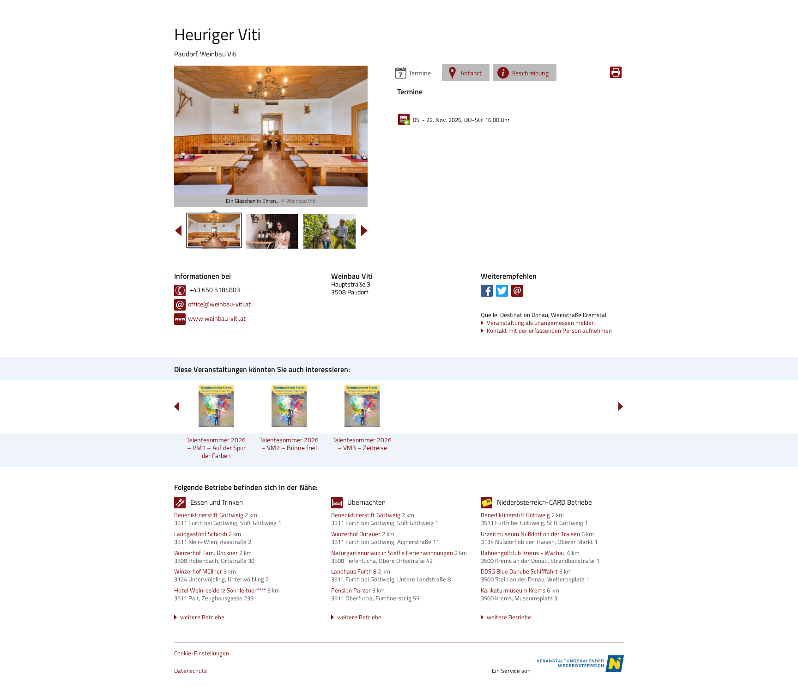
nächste (364, 230)
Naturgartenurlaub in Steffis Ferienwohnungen (392, 552)
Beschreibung (530, 73)
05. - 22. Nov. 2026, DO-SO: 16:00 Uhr (461, 119)
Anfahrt (471, 73)
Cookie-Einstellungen (201, 653)
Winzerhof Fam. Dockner (206, 552)
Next (620, 406)
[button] (487, 291)
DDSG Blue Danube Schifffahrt (519, 571)
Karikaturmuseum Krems (513, 590)
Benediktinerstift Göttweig (208, 514)
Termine (420, 73)
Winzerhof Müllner (198, 571)
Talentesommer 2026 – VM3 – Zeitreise (362, 443)
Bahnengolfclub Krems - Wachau (523, 552)
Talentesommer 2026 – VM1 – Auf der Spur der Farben (216, 447)
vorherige (178, 230)
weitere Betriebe (202, 617)
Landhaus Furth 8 (353, 571)
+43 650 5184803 (214, 289)
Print (616, 72)
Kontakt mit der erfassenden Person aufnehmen (549, 331)
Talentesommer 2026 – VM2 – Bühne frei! (289, 443)
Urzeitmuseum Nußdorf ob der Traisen (530, 533)
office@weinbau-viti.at (219, 304)
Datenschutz (190, 671)
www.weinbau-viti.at (217, 318)
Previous (176, 406)
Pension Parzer (351, 590)
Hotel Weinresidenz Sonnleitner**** (220, 590)
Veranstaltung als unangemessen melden (541, 323)
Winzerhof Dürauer (356, 533)
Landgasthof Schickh (200, 533)
